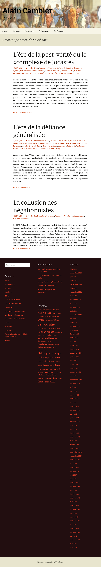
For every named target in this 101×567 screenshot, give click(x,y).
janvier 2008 (74, 467)
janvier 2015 (74, 368)
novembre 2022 (76, 292)
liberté (51, 338)
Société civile (42, 369)
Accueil (5, 31)
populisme (53, 146)
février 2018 (74, 334)
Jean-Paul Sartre (67, 71)
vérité (77, 73)
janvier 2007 (74, 483)
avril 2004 (73, 513)
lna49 (55, 338)
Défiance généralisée (68, 143)
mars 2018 (74, 330)
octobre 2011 (75, 410)
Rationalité (71, 146)
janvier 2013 (74, 395)
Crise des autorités (45, 143)
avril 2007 (73, 479)
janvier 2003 (74, 528)
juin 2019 (73, 322)
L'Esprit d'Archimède (41, 141)
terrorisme (25, 218)
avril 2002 (73, 536)
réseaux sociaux (60, 73)
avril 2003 (73, 524)
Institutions (58, 332)
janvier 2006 (74, 494)
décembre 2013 (76, 380)
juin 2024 (73, 280)
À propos (16, 31)
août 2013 (73, 387)
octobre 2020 (75, 307)
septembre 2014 (76, 372)
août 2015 (73, 360)
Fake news (17, 146)
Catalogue (8, 292)
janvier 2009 (74, 448)
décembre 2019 (76, 315)
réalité (40, 366)
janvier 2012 (74, 406)
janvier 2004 (74, 517)
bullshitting (23, 143)
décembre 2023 (76, 284)
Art (38, 310)
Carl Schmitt (44, 313)
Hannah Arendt (46, 331)
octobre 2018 (75, 326)
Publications (29, 31)
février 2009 (74, 444)
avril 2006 (73, 490)
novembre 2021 (76, 299)
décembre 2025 (76, 273)
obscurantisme (42, 350)
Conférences (59, 31)
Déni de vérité (25, 71)
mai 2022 (73, 296)
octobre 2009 (75, 437)
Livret (7, 322)
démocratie (46, 324)
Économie (58, 378)
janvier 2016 (74, 357)
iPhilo (36, 68)
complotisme (32, 143)
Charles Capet (56, 313)
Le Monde (8, 307)
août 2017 (73, 341)
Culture (48, 320)
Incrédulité (26, 146)
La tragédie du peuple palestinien (50, 282)
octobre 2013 (75, 383)
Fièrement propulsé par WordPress (50, 562)
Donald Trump (82, 143)
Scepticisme (30, 148)
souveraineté (53, 369)
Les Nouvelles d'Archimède (44, 216)
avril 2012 (73, 402)
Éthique (52, 382)
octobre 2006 (75, 486)
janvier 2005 (74, 505)
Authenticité (53, 68)
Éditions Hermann (38, 71)
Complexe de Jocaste (74, 68)
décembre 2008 (76, 452)
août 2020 (73, 311)
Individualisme (50, 71)
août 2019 (73, 319)
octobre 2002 (75, 532)
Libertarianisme (43, 338)
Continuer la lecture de (24, 112)
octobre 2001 (75, 540)
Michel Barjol (47, 341)
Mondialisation (44, 344)
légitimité (41, 341)
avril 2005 (73, 502)
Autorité (62, 68)
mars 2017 (74, 345)
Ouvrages (8, 330)
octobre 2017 (75, 338)
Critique (42, 319)
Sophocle (70, 73)
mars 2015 (74, 364)
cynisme (16, 71)
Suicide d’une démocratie (47, 286)
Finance (58, 328)
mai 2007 (73, 475)
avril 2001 (73, 544)
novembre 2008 (76, 456)
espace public (43, 328)
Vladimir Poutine (43, 378)
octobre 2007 (75, 471)
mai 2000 (73, 547)
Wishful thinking (54, 148)
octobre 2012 (75, 399)
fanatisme (68, 216)
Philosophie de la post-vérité (24, 73)
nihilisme (77, 71)
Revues (42, 68)
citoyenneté (43, 316)
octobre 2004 (75, 509)
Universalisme (51, 375)
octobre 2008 (75, 460)
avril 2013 (73, 391)
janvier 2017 (74, 349)
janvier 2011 (74, 418)
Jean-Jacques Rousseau (47, 335)
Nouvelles (8, 326)
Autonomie (74, 141)
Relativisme (49, 73)
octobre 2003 (75, 521)
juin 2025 (73, 277)
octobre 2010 (75, 421)
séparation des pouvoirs (46, 372)
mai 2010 (73, 425)
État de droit (44, 381)
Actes (7, 281)
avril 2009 (73, 441)
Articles (31, 68)
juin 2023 (73, 288)
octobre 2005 (75, 498)
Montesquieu (54, 344)
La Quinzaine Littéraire (13, 303)
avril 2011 (73, 414)
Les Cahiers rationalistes (14, 315)
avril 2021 (73, 303)
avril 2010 (73, 429)
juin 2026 (73, 269)
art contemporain (45, 310)
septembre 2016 (76, 353)
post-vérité (39, 73)
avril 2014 (73, 376)
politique (42, 357)
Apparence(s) (10, 284)
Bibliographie (44, 31)
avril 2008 (73, 463)
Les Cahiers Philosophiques (15, 311)
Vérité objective (42, 148)
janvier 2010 (74, 433)
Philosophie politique (50, 353)
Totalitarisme (42, 375)
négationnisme (78, 216)
